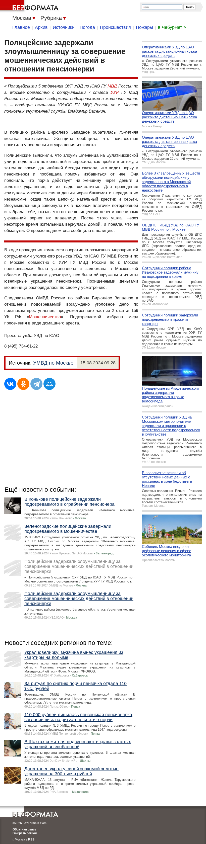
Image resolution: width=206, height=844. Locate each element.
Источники (64, 27)
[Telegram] (36, 384)
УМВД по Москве (53, 363)
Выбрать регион (25, 833)
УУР (115, 92)
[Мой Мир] (49, 384)
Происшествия (115, 27)
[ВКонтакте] (10, 384)
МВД (112, 86)
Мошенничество (45, 316)
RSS (31, 839)
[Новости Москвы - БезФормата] (30, 6)
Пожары (144, 27)
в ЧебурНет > (172, 27)
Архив (41, 27)
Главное (21, 27)
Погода (87, 27)
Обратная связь (24, 829)
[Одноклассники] (23, 384)
